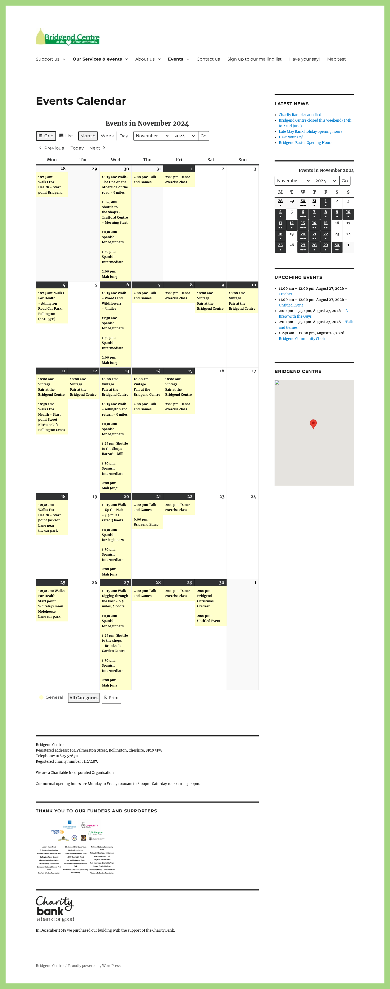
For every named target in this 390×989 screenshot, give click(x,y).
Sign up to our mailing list (254, 59)
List (66, 137)
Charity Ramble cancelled (300, 115)
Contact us (208, 59)
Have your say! (304, 59)
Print (111, 699)
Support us (47, 59)
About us (145, 59)
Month (88, 135)
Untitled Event (291, 305)
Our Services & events (97, 59)
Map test (336, 59)
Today (77, 148)
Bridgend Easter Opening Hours (305, 142)
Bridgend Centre (49, 966)
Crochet (285, 294)
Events (175, 59)
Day (123, 135)
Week (107, 135)
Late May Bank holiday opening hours (311, 131)
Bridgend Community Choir (302, 338)
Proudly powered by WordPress (94, 966)
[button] (313, 429)
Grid (46, 137)
